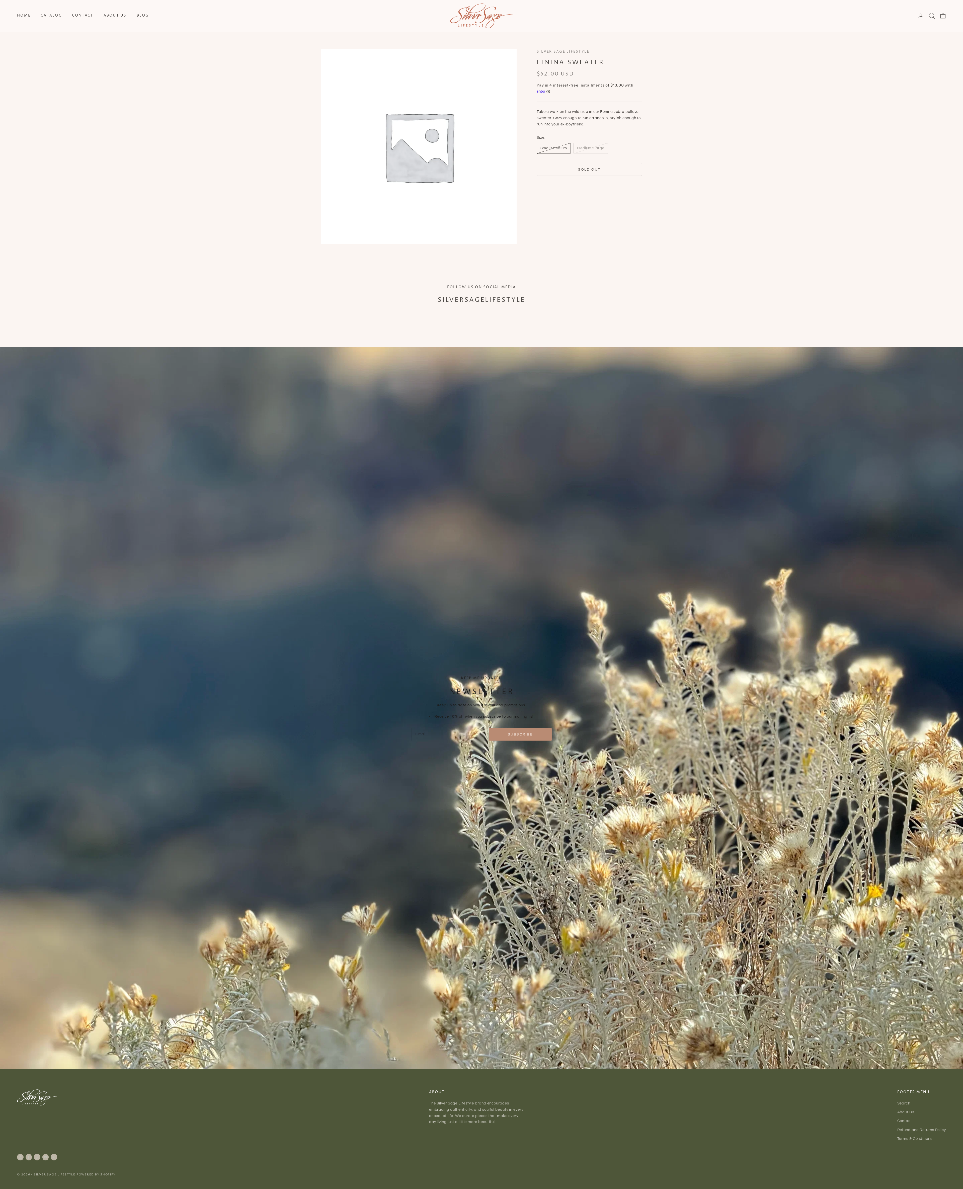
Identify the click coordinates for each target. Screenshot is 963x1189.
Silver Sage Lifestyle (563, 51)
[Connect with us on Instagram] (20, 1157)
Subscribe (520, 734)
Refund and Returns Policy (921, 1130)
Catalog (51, 15)
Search (903, 1103)
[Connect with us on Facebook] (29, 1157)
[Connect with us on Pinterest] (37, 1157)
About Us (115, 15)
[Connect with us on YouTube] (46, 1157)
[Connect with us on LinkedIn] (54, 1157)
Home (24, 15)
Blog (143, 15)
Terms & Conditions (914, 1139)
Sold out (589, 169)
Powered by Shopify (96, 1174)
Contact (83, 15)
